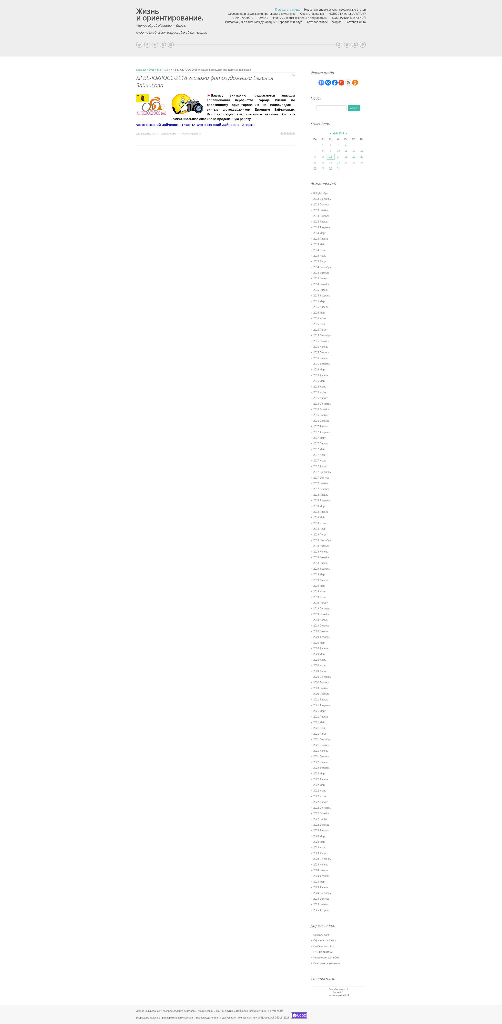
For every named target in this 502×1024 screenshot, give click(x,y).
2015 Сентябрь (322, 335)
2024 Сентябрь (322, 893)
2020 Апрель (320, 648)
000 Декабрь (320, 193)
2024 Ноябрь (320, 904)
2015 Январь (320, 289)
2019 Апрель (320, 580)
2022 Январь (320, 762)
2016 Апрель (320, 375)
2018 (151, 69)
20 (361, 156)
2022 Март (319, 773)
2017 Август (320, 466)
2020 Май (319, 654)
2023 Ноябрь (320, 864)
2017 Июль (319, 460)
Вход (363, 45)
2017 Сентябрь (322, 472)
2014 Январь (320, 221)
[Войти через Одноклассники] (355, 83)
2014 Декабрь (321, 284)
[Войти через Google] (348, 82)
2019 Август (320, 602)
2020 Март (319, 642)
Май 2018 (338, 133)
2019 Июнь (319, 591)
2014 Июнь (319, 250)
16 (166, 69)
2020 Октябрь (321, 682)
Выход (347, 45)
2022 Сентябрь (322, 807)
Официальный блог (324, 940)
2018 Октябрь (321, 545)
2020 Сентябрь (322, 676)
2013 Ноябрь (320, 210)
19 (353, 156)
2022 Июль (319, 796)
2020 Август (320, 671)
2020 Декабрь (321, 693)
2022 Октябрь (321, 813)
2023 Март (319, 836)
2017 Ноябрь (320, 483)
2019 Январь (320, 563)
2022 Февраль (321, 767)
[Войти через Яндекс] (341, 83)
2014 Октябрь (321, 272)
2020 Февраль (321, 637)
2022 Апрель (320, 779)
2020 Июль (319, 665)
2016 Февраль (321, 363)
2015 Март (319, 301)
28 (315, 168)
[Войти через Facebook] (335, 83)
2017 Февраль (321, 432)
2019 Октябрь (321, 614)
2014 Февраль (321, 227)
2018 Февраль (321, 500)
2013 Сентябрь (322, 198)
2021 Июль (319, 728)
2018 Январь (320, 494)
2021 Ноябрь (320, 750)
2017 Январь (320, 426)
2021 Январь (320, 699)
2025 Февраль (321, 910)
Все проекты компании (326, 963)
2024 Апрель (320, 887)
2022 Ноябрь (320, 819)
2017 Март (319, 437)
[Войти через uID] (321, 83)
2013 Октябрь (321, 204)
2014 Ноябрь (320, 278)
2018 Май (319, 517)
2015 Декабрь (321, 352)
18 (346, 156)
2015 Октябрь (321, 341)
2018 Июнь (319, 523)
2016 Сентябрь (322, 403)
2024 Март (319, 881)
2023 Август (320, 853)
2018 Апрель (320, 511)
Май (159, 69)
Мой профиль (339, 45)
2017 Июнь (319, 454)
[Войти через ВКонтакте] (328, 83)
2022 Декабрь (321, 824)
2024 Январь (320, 870)
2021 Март (319, 710)
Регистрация (355, 45)
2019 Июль (319, 597)
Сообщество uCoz (324, 946)
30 (330, 168)
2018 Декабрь (321, 557)
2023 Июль (319, 847)
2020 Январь (320, 631)
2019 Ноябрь (320, 619)
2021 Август (320, 733)
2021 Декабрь (321, 756)
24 (338, 162)
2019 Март (319, 574)
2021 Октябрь (321, 745)
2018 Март (319, 506)
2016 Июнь (319, 386)
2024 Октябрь (321, 898)
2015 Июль (319, 324)
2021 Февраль (321, 705)
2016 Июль (319, 392)
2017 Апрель (320, 443)
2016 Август (320, 398)
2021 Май (319, 722)
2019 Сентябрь (322, 608)
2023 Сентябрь (322, 858)
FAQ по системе (323, 951)
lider (173, 134)
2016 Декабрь (321, 420)
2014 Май (319, 244)
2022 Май (319, 784)
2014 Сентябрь (322, 267)
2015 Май (319, 312)
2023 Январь (320, 830)
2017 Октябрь (321, 477)
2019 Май (319, 585)
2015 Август (320, 329)
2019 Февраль (321, 568)
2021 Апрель (320, 716)
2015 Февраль (321, 295)
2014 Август (320, 261)
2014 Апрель (320, 238)
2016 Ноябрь (320, 415)
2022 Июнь (319, 790)
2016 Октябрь (321, 409)
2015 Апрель (320, 306)
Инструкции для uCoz (326, 957)
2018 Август (320, 534)
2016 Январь (320, 358)
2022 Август (320, 802)
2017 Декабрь (321, 489)
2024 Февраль (321, 875)
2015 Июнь (319, 318)
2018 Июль (319, 528)
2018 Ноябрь (320, 551)
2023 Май (319, 841)
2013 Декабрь (321, 215)
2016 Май (319, 380)
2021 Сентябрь (322, 739)
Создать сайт (321, 934)
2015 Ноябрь (320, 346)
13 (361, 151)
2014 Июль (319, 255)
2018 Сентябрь (322, 540)
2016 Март (319, 369)
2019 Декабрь (321, 625)
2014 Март (319, 233)
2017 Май (319, 449)
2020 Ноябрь (320, 688)
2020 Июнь (319, 659)
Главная (141, 69)
